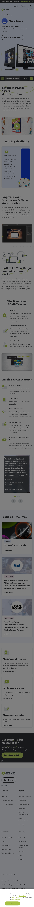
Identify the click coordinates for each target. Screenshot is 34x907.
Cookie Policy (22, 896)
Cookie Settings (16, 898)
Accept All (12, 903)
